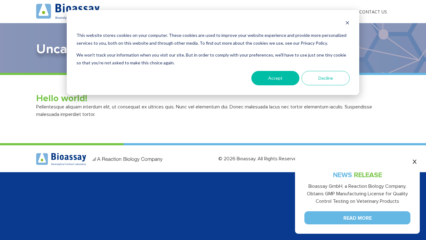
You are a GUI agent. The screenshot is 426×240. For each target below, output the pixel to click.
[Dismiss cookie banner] (347, 24)
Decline (325, 78)
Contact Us (373, 12)
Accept (275, 78)
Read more (357, 218)
